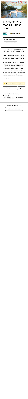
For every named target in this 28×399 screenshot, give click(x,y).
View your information (10, 43)
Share (22, 88)
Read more (5, 78)
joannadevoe (16, 33)
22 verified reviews (18, 97)
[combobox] (10, 88)
